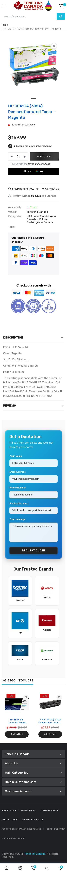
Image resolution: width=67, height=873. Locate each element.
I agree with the (30, 164)
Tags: (11, 226)
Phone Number (17, 487)
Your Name (15, 456)
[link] (26, 697)
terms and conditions (39, 164)
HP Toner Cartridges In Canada (40, 221)
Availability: (15, 207)
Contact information (33, 820)
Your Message (17, 519)
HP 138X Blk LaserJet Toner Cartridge (17, 721)
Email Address (17, 472)
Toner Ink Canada (37, 211)
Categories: (15, 216)
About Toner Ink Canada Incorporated (21, 829)
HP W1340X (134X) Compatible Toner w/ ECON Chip (50, 721)
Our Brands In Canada (13, 838)
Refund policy (9, 810)
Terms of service (49, 810)
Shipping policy (9, 820)
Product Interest (19, 503)
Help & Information (55, 829)
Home (5, 24)
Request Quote (33, 550)
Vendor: (12, 211)
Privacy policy (28, 810)
